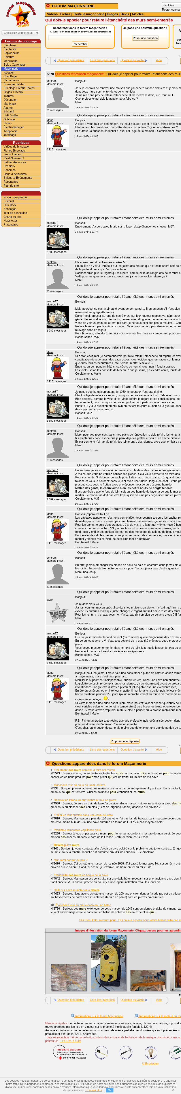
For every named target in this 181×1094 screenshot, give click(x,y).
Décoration (10, 99)
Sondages (10, 208)
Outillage (9, 119)
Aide (159, 60)
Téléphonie (10, 131)
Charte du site (12, 216)
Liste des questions (102, 60)
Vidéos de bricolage (16, 146)
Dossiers (9, 166)
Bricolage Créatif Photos (19, 88)
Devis (125, 14)
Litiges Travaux (13, 92)
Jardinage (10, 135)
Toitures (9, 96)
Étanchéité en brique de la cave (81, 875)
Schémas (10, 170)
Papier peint (11, 53)
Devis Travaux (13, 154)
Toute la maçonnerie (88, 14)
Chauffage (10, 76)
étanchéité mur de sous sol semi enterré (79, 785)
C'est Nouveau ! (14, 158)
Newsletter (10, 220)
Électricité (10, 49)
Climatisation (12, 80)
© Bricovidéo (150, 1063)
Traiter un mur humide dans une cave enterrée (83, 815)
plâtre (66, 845)
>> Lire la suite (70, 1041)
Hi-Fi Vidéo (11, 115)
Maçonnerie (11, 68)
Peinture (9, 57)
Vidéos (52, 14)
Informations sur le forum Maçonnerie (98, 1016)
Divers (8, 123)
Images (112, 14)
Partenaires (11, 224)
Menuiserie (10, 61)
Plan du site (11, 185)
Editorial (9, 201)
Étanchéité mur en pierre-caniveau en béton (83, 905)
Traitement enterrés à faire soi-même (84, 770)
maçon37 (52, 223)
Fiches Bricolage (14, 150)
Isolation (9, 72)
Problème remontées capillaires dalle (77, 830)
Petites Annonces (15, 162)
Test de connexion (15, 212)
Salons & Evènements (18, 177)
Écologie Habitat (14, 84)
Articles (137, 14)
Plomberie (10, 45)
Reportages (11, 181)
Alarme (8, 107)
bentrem (52, 81)
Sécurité (9, 111)
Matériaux (10, 103)
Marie (50, 120)
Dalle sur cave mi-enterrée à (76, 890)
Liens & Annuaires (15, 174)
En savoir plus (93, 1090)
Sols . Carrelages (15, 64)
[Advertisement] (21, 297)
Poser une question (16, 197)
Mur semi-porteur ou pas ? (70, 860)
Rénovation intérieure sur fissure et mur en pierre (85, 800)
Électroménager (14, 127)
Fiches (65, 14)
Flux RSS (10, 205)
